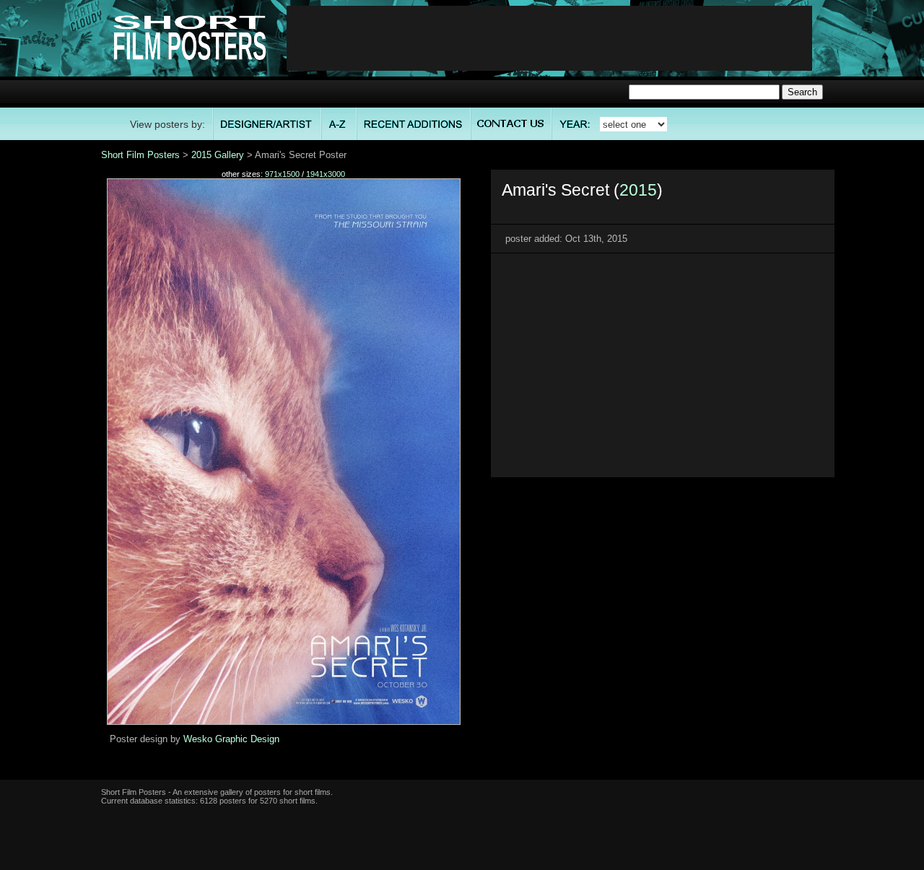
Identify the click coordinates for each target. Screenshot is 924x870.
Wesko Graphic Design (231, 739)
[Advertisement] (549, 38)
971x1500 (282, 174)
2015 (638, 189)
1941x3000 (325, 174)
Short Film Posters (140, 154)
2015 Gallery (217, 154)
